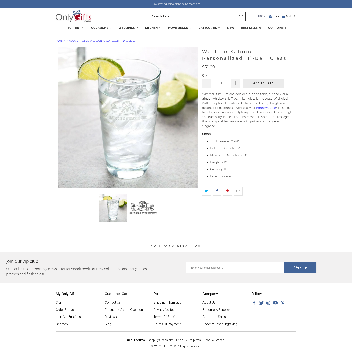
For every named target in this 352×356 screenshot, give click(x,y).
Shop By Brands (214, 340)
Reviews (111, 317)
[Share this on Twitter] (206, 191)
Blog (108, 324)
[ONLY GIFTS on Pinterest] (283, 303)
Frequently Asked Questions (124, 310)
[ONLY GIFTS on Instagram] (268, 303)
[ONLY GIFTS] (73, 16)
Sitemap (62, 324)
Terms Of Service (166, 317)
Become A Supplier (216, 310)
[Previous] (62, 117)
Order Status (65, 310)
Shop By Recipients (188, 340)
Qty (204, 75)
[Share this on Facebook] (217, 191)
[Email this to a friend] (238, 191)
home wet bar (266, 108)
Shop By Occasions (161, 340)
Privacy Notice (164, 310)
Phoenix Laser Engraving (219, 324)
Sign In (60, 302)
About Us (209, 302)
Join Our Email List (69, 317)
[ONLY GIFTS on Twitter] (261, 303)
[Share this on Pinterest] (227, 191)
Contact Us (113, 302)
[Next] (194, 117)
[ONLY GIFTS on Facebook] (254, 303)
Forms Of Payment (167, 324)
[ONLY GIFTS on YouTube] (276, 303)
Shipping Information (168, 302)
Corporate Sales (214, 317)
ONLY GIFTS (161, 346)
